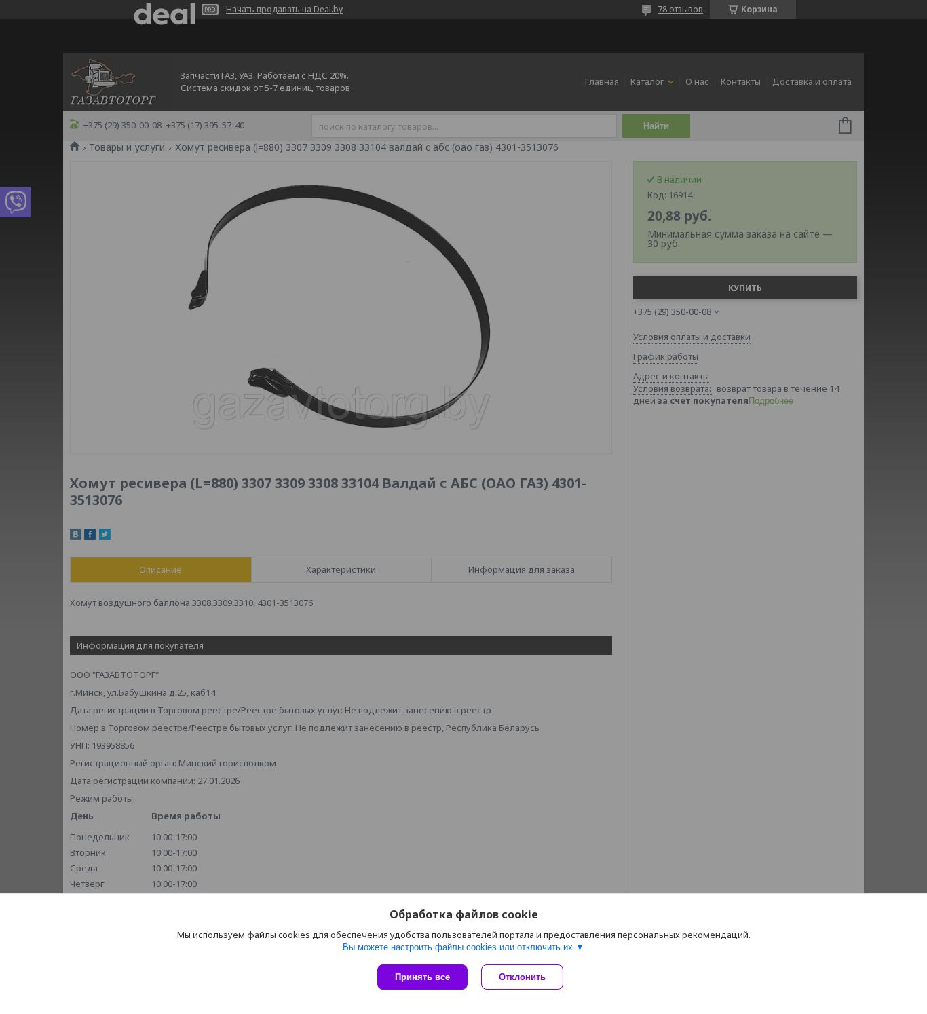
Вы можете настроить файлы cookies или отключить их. (459, 947)
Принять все (422, 977)
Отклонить (522, 977)
